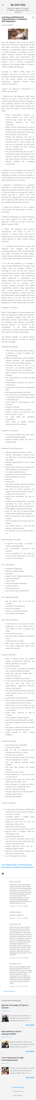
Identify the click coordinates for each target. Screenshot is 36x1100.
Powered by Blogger (18, 1087)
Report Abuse (18, 1095)
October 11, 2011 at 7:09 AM (19, 906)
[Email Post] (3, 874)
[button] (33, 17)
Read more (30, 1025)
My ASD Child (18, 4)
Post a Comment (9, 991)
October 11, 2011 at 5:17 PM (19, 986)
